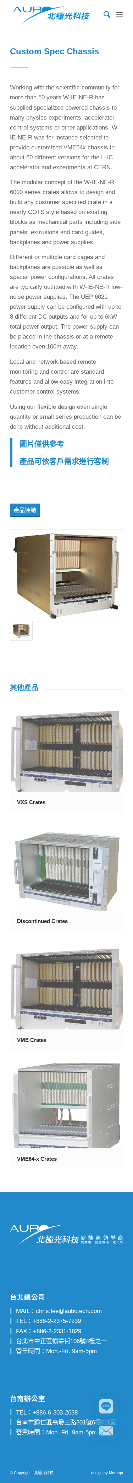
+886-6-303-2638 (55, 1412)
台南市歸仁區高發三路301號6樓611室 (66, 1422)
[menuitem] (103, 14)
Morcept (116, 1473)
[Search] (103, 14)
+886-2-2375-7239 (57, 1321)
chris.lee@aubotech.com (69, 1311)
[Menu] (119, 14)
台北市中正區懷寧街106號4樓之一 (61, 1341)
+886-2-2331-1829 (57, 1331)
